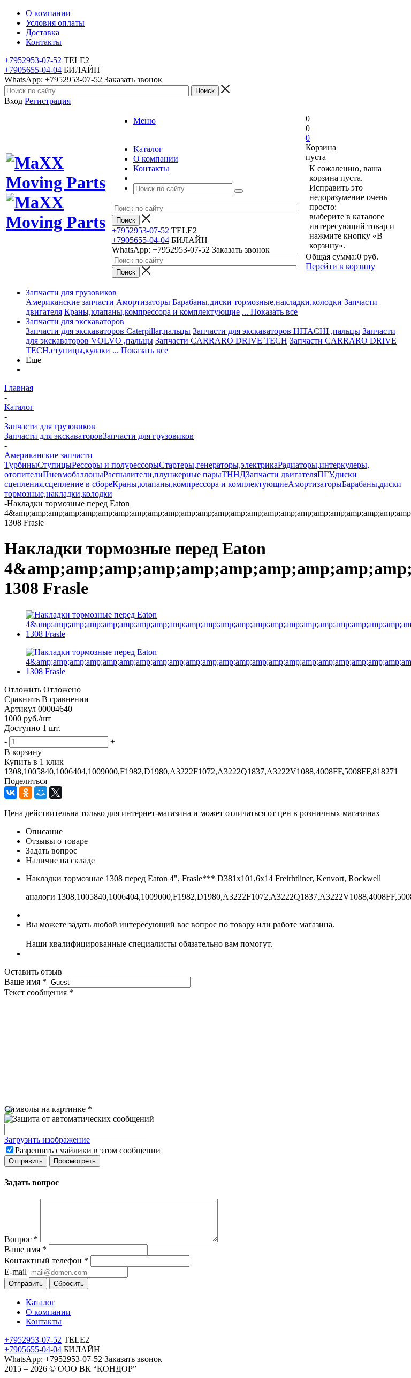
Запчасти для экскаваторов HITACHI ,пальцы (276, 331)
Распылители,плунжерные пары (162, 474)
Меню (144, 120)
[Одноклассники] (25, 792)
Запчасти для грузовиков (71, 292)
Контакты (44, 1321)
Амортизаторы (143, 302)
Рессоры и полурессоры (115, 464)
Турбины (20, 464)
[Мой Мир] (40, 792)
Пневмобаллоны (73, 474)
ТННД (234, 474)
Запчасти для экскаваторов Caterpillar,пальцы (108, 331)
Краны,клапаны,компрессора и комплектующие (152, 311)
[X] (55, 792)
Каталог (40, 1302)
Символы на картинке (48, 1109)
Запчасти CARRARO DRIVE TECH (221, 340)
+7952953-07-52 (33, 60)
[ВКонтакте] (10, 792)
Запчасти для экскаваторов (75, 321)
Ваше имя (25, 981)
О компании (48, 1311)
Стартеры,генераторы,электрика (218, 464)
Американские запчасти (70, 302)
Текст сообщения (38, 992)
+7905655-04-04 (33, 69)
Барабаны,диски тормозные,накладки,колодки (257, 302)
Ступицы (54, 464)
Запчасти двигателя (281, 474)
